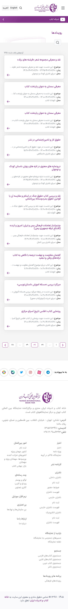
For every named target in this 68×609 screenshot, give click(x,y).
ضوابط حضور (53, 487)
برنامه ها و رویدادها (52, 576)
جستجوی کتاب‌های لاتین (50, 559)
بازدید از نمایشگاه (53, 533)
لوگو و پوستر (20, 480)
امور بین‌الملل (20, 443)
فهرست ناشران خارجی (49, 507)
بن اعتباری (22, 505)
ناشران (58, 472)
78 (12, 345)
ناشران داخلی (55, 477)
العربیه (5, 8)
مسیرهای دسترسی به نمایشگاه (47, 538)
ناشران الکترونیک (53, 512)
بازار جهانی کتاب (19, 466)
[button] (21, 7)
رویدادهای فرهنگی (53, 581)
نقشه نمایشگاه (54, 542)
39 (27, 345)
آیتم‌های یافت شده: (15, 52)
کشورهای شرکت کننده (16, 455)
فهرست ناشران (52, 492)
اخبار (59, 443)
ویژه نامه (57, 451)
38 (35, 345)
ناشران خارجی (55, 497)
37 (42, 345)
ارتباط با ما (22, 519)
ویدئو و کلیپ (20, 483)
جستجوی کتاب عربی (52, 563)
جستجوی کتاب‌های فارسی (49, 556)
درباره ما (22, 523)
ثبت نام (55, 482)
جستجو (57, 551)
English (13, 8)
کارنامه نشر (56, 464)
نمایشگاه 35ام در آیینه (51, 455)
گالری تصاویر (20, 487)
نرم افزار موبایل (19, 496)
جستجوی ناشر (54, 567)
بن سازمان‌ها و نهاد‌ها (16, 509)
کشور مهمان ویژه (18, 451)
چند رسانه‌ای (21, 475)
